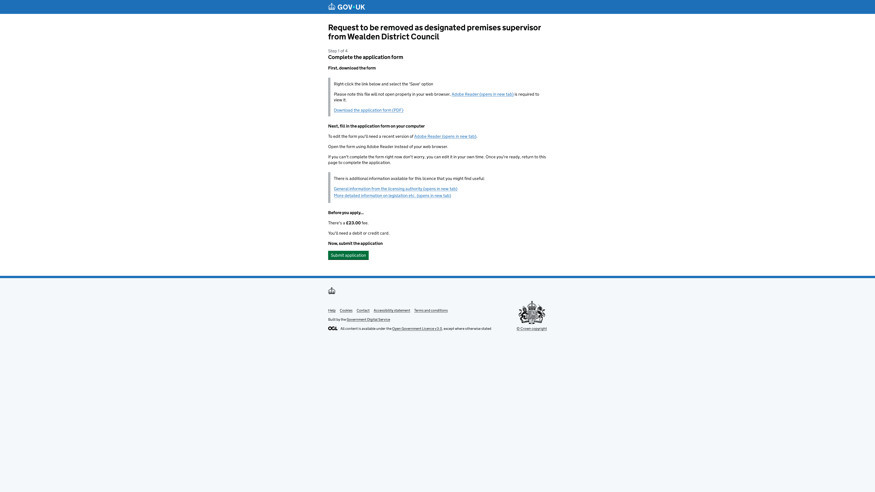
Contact (363, 310)
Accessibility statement (392, 310)
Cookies (346, 310)
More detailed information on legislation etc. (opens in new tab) (392, 195)
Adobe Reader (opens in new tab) (483, 94)
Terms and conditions (431, 310)
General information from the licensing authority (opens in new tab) (395, 188)
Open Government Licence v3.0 (417, 328)
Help (332, 310)
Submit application (348, 255)
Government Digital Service (368, 319)
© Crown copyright (532, 328)
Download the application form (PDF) (368, 110)
